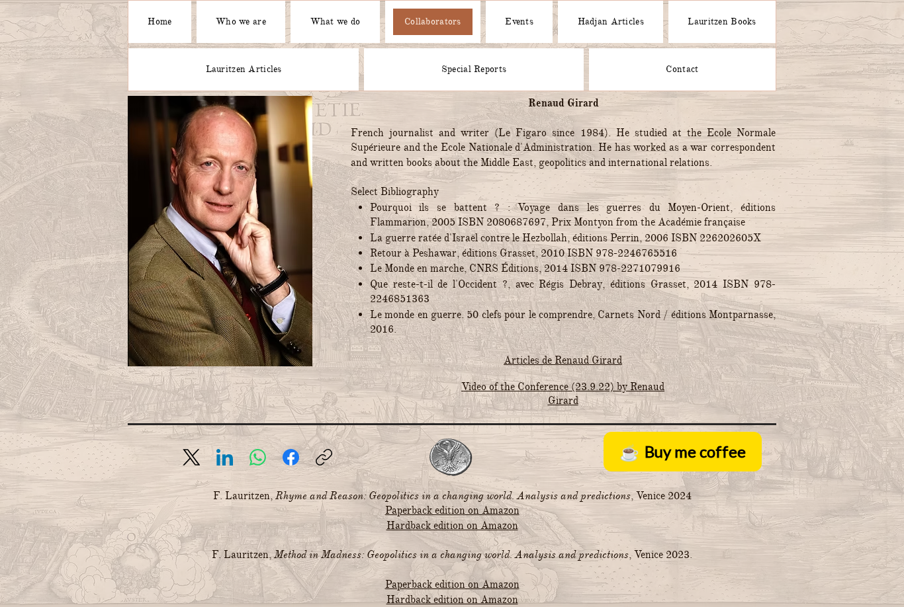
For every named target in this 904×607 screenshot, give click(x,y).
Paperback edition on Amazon (452, 510)
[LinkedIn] (224, 457)
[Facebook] (291, 457)
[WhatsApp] (257, 457)
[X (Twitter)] (192, 457)
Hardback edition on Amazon (452, 525)
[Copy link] (324, 457)
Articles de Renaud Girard (563, 360)
